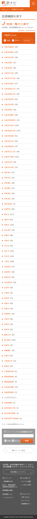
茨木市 (9, 256)
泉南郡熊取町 (10, 392)
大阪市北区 (10, 162)
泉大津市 (9, 230)
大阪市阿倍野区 (11, 120)
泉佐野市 (9, 267)
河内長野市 (10, 282)
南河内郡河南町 (11, 413)
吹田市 (9, 225)
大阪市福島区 (11, 52)
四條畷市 (9, 350)
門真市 (8, 319)
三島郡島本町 (10, 371)
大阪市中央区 (11, 167)
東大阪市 (9, 340)
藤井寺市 (9, 335)
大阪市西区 (10, 63)
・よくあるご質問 (25, 485)
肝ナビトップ (5, 9)
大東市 (8, 293)
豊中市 (9, 214)
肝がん (18, 441)
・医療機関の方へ (25, 504)
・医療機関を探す (7, 481)
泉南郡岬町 (9, 403)
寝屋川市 (9, 277)
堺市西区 (9, 188)
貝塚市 (8, 240)
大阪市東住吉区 (12, 131)
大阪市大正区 (11, 73)
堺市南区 (9, 193)
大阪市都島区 (11, 47)
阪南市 (8, 366)
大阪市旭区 (10, 110)
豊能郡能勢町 (10, 382)
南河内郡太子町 (11, 408)
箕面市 (8, 303)
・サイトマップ (24, 500)
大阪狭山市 (10, 361)
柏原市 (8, 308)
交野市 (8, 356)
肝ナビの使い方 (25, 478)
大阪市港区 (10, 68)
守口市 (8, 246)
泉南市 (8, 345)
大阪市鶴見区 (11, 146)
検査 (9, 441)
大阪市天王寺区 (11, 78)
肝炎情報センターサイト (18, 472)
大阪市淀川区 (11, 141)
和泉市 (8, 298)
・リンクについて (7, 497)
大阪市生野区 (11, 104)
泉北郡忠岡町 (11, 387)
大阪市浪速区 (11, 83)
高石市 (8, 329)
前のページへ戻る (18, 450)
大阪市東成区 (11, 99)
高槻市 (8, 235)
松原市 (8, 288)
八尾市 (9, 261)
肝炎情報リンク (7, 494)
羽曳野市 (9, 314)
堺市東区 (9, 183)
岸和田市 (9, 209)
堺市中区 (9, 178)
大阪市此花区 (11, 57)
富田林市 (9, 272)
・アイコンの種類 (25, 481)
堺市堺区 (9, 172)
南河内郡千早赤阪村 (13, 418)
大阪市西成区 (11, 136)
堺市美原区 (9, 204)
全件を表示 (27, 40)
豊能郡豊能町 (10, 377)
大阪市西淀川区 (11, 89)
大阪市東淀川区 (11, 94)
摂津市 (8, 324)
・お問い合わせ (24, 497)
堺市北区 (9, 199)
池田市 (8, 220)
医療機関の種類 (7, 490)
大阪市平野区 (11, 157)
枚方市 (9, 251)
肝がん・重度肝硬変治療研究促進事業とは (9, 486)
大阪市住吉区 (11, 125)
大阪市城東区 (11, 115)
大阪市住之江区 (11, 151)
